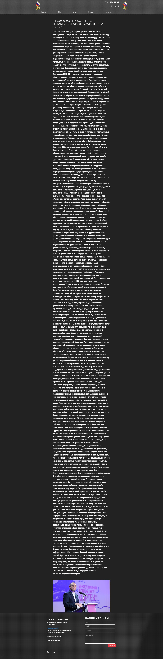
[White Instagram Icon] (112, 6)
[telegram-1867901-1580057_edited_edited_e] (115, 6)
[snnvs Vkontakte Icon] (118, 6)
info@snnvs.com (55, 640)
